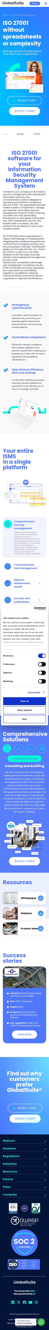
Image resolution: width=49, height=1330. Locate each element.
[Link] (24, 898)
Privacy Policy (36, 1320)
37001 (33, 1266)
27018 (33, 1262)
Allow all (24, 701)
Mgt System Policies (14, 1323)
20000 (24, 1265)
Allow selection (24, 710)
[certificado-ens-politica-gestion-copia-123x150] (13, 1208)
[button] (46, 3)
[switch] (42, 664)
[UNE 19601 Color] (36, 1208)
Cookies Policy (13, 1320)
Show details (34, 692)
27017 (33, 1264)
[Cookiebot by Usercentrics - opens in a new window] (34, 608)
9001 (24, 1268)
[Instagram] (36, 1302)
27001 (24, 1261)
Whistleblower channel (24, 1327)
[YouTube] (30, 1302)
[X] (19, 1302)
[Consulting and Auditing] (7, 748)
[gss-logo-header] (13, 3)
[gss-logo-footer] (24, 1283)
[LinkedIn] (13, 1302)
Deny (24, 719)
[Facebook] (25, 1302)
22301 (24, 1263)
